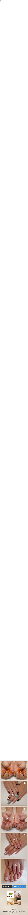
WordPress (9, 911)
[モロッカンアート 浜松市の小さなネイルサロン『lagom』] (14, 793)
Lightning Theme (16, 911)
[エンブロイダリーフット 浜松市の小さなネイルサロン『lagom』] (14, 871)
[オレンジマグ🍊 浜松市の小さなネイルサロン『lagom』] (14, 767)
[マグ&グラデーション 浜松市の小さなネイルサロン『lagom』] (14, 819)
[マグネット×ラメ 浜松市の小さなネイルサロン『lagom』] (14, 845)
